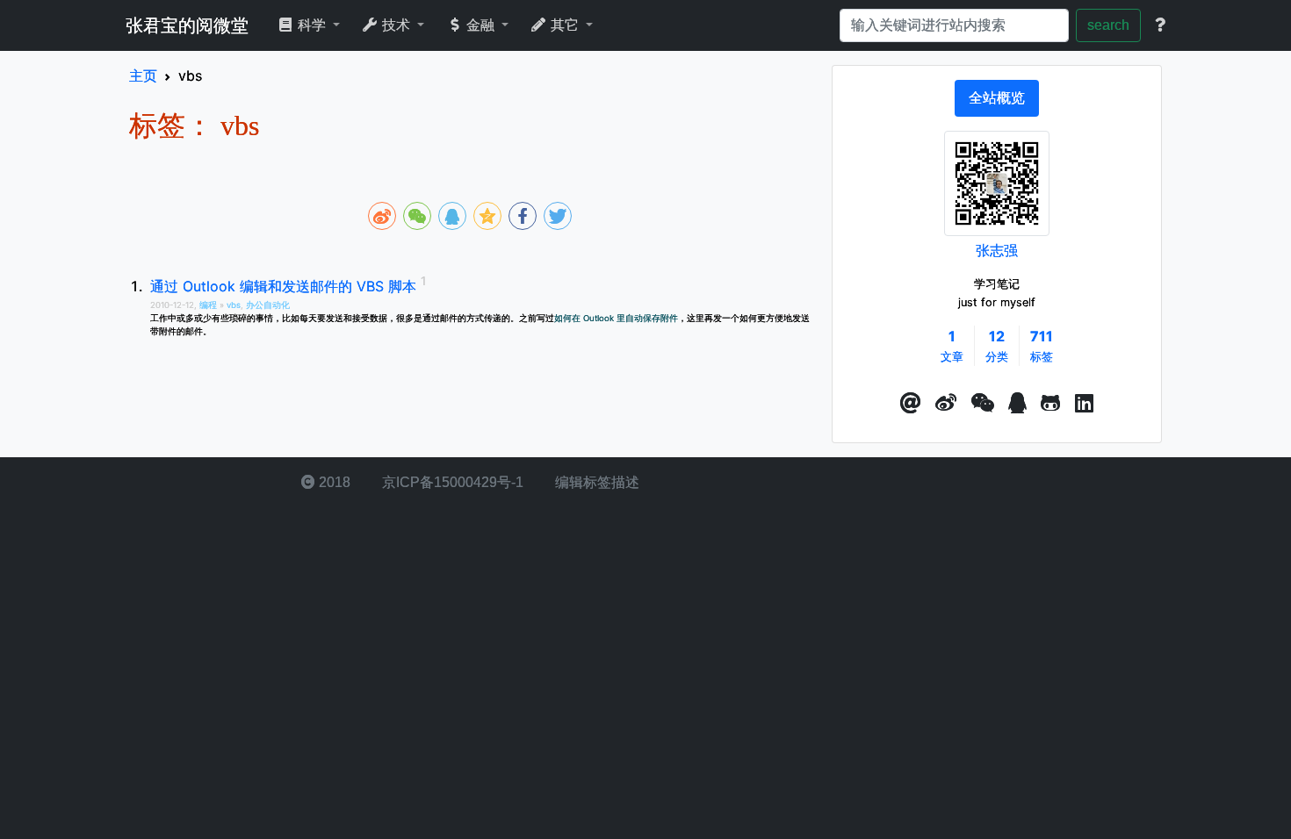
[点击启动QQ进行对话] (1017, 403)
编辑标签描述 (595, 482)
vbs (234, 305)
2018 (332, 482)
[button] (910, 403)
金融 (480, 25)
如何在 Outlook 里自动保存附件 (616, 318)
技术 (396, 25)
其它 (564, 25)
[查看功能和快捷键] (1160, 25)
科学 (311, 25)
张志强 (997, 250)
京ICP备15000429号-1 (451, 482)
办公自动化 (268, 305)
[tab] (997, 98)
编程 (209, 305)
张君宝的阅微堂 (187, 25)
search (1108, 25)
